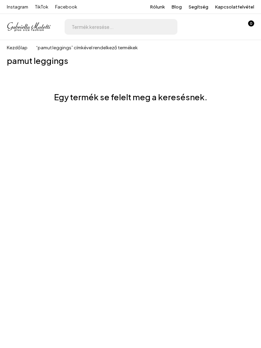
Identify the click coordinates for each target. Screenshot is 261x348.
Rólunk (157, 7)
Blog (177, 7)
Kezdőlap (17, 47)
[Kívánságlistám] (230, 27)
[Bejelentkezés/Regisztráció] (212, 27)
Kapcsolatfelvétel (234, 7)
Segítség (198, 7)
